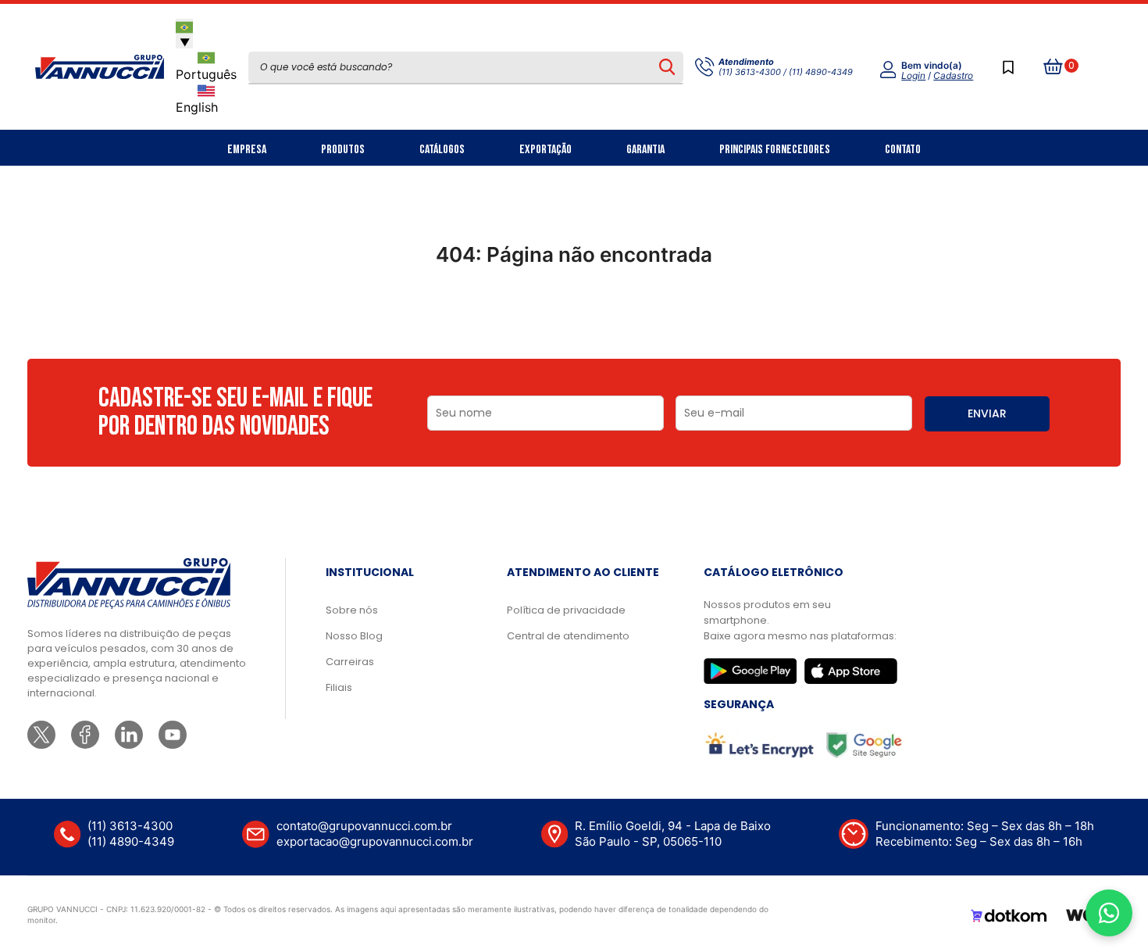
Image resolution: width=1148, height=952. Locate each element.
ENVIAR (987, 413)
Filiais (339, 687)
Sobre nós (352, 610)
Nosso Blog (354, 635)
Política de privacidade (566, 610)
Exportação (545, 149)
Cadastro (953, 75)
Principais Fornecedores (774, 149)
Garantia (645, 149)
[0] (1053, 67)
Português (206, 74)
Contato (903, 149)
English (197, 107)
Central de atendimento (568, 635)
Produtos (343, 149)
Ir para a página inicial (574, 323)
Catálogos (442, 149)
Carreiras (350, 661)
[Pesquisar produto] (666, 67)
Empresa (246, 149)
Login (913, 75)
